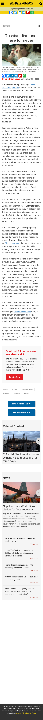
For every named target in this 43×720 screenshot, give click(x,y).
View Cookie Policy (29, 713)
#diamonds (17, 393)
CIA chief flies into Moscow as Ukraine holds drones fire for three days (21, 458)
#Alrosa (26, 393)
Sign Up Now (14, 377)
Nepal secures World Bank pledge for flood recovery (19, 508)
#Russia (5, 389)
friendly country (11, 243)
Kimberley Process (22, 312)
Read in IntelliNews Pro (21, 404)
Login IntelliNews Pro (24, 8)
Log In (12, 8)
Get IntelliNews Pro (21, 412)
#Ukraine (14, 389)
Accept (18, 713)
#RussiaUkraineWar (27, 389)
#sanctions (6, 393)
